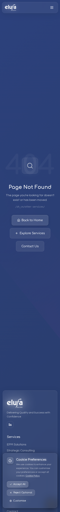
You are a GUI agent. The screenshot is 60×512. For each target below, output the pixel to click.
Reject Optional (22, 492)
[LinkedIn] (10, 424)
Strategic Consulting (21, 450)
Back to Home (32, 220)
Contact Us (30, 246)
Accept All (19, 484)
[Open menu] (51, 7)
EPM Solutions (16, 444)
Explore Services (32, 233)
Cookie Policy (33, 476)
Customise (19, 500)
